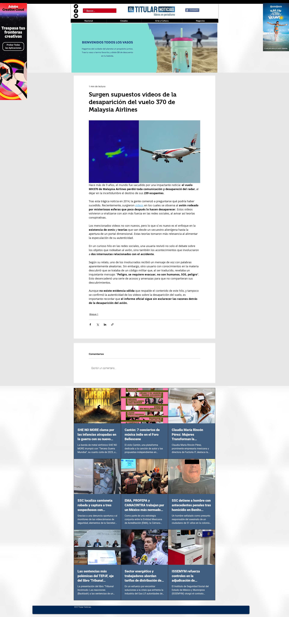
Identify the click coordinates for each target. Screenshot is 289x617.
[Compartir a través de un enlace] (112, 324)
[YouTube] (76, 16)
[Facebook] (76, 11)
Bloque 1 (93, 314)
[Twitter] (76, 6)
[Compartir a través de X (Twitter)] (97, 324)
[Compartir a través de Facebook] (90, 324)
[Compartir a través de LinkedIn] (105, 324)
